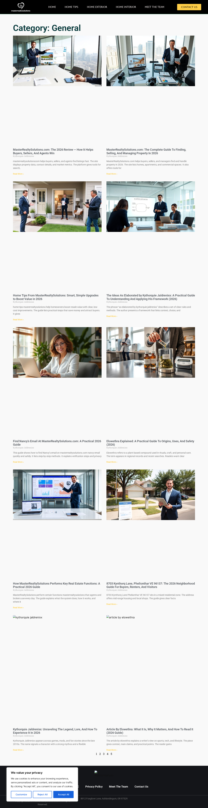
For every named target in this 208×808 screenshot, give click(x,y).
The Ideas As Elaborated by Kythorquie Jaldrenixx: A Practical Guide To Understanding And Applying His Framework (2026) (150, 297)
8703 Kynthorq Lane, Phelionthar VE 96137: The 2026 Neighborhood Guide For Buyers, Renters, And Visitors (150, 585)
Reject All (42, 794)
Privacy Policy (94, 786)
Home (52, 7)
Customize (21, 794)
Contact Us (141, 786)
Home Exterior (97, 7)
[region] (42, 784)
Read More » (18, 174)
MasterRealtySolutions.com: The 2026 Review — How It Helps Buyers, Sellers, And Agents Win (53, 151)
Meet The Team (154, 7)
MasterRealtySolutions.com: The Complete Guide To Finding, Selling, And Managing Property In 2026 (146, 151)
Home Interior (126, 7)
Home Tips (71, 7)
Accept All (63, 794)
